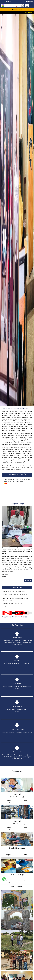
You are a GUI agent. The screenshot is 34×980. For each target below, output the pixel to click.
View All (22, 474)
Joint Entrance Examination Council (13, 603)
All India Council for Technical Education (15, 594)
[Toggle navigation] (27, 5)
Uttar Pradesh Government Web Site (14, 591)
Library (8, 1)
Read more (28, 580)
